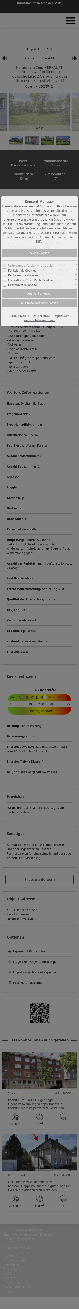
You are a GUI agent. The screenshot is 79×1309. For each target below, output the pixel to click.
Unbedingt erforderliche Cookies (31, 266)
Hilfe (39, 241)
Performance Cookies (23, 275)
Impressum (61, 316)
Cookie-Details (20, 316)
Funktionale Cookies (22, 270)
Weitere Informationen (39, 320)
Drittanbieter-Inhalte (22, 285)
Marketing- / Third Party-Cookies (30, 280)
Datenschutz (41, 316)
